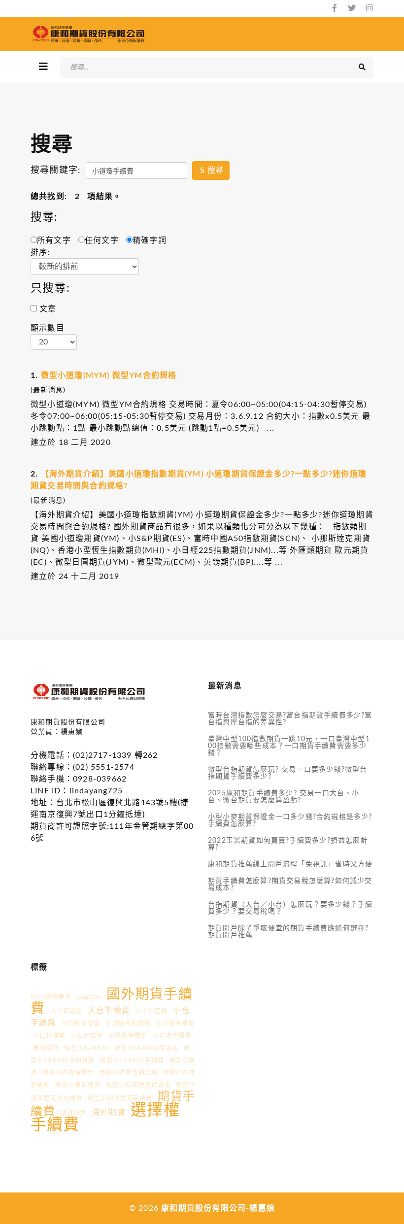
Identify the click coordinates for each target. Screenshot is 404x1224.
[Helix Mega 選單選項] (43, 67)
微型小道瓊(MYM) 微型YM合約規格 (109, 375)
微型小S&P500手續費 (132, 1060)
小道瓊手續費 (172, 1036)
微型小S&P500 (86, 1048)
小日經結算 (87, 1036)
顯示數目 (48, 328)
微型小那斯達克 (78, 1085)
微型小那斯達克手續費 (120, 1098)
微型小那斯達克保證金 (138, 1085)
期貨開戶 (74, 1113)
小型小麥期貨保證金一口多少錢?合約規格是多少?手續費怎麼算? (290, 820)
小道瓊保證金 (127, 1036)
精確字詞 (150, 240)
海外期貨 (109, 1113)
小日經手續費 (175, 1023)
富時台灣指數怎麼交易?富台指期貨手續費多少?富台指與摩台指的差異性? (290, 719)
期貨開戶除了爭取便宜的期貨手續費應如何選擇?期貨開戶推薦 (288, 932)
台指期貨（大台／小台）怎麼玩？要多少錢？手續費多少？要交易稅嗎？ (290, 908)
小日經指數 (49, 1036)
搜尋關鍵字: (56, 170)
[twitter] (352, 8)
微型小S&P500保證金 (146, 1048)
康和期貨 (46, 1048)
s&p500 (89, 997)
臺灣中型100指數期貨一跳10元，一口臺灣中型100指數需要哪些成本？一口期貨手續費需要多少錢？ (289, 746)
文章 (47, 309)
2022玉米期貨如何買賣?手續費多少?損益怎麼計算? (288, 844)
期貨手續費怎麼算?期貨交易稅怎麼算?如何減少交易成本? (290, 884)
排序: (40, 252)
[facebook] (334, 8)
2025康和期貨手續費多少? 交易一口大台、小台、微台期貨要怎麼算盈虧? (284, 797)
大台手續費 (109, 1011)
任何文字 (102, 240)
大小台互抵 (151, 1011)
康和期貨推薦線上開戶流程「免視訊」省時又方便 (290, 864)
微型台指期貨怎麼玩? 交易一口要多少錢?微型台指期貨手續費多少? (288, 773)
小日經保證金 (80, 1023)
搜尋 (214, 170)
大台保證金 (66, 1011)
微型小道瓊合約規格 (129, 1073)
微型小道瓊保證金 (68, 1073)
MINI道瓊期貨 (51, 997)
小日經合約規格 (128, 1023)
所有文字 (54, 240)
